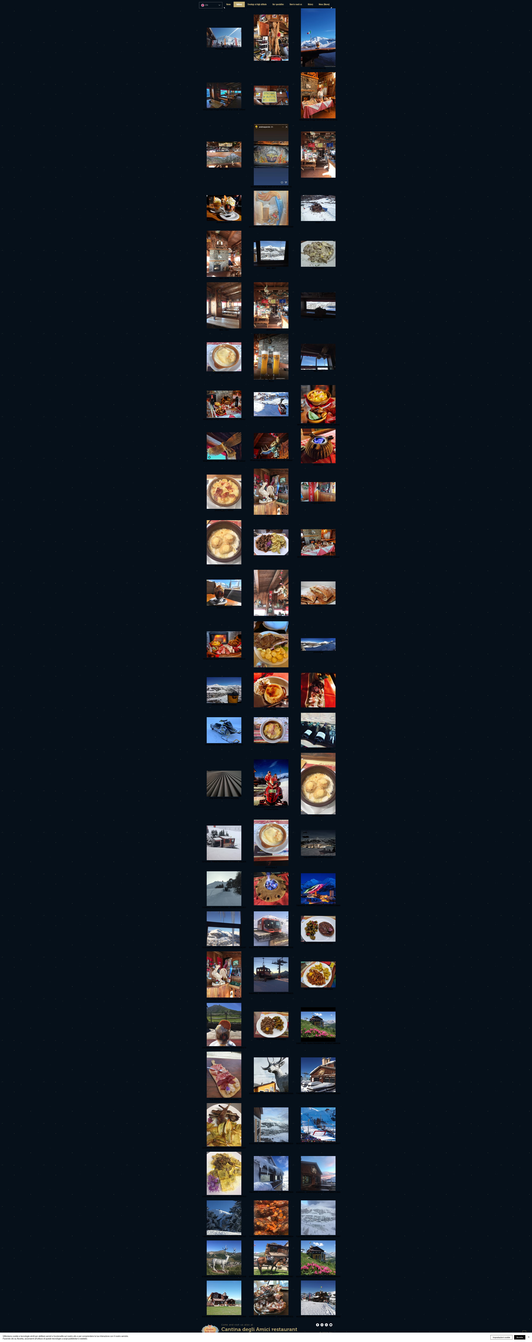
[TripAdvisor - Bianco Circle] (321, 1324)
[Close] (528, 1337)
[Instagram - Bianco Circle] (326, 1324)
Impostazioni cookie (501, 1337)
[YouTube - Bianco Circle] (330, 1324)
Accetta (519, 1337)
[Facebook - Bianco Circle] (317, 1324)
